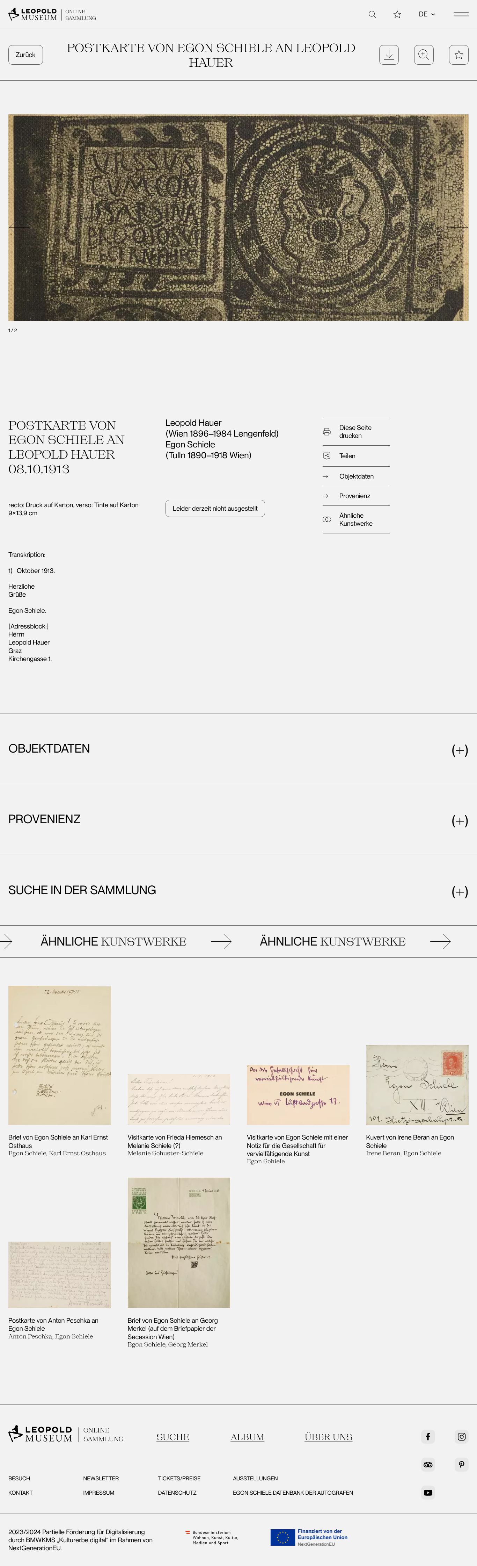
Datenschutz (177, 1492)
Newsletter (101, 1478)
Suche (172, 1437)
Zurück (26, 55)
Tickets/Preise (179, 1478)
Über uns (328, 1437)
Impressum (98, 1492)
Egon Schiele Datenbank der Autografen (293, 1492)
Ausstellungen (255, 1478)
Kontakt (20, 1492)
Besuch (19, 1478)
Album (247, 1437)
